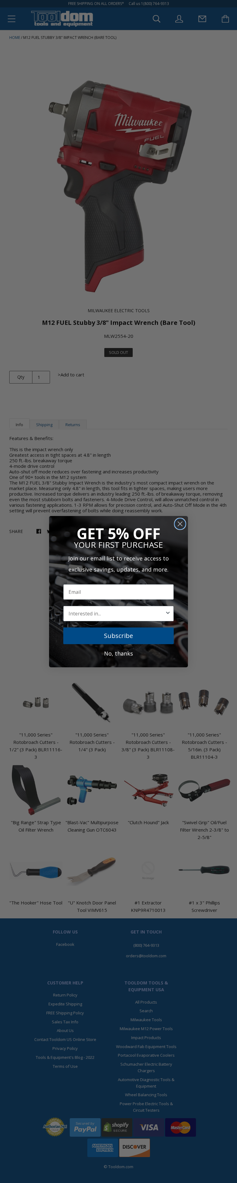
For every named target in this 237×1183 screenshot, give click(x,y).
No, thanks (118, 653)
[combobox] (117, 613)
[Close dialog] (180, 523)
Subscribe (118, 635)
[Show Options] (168, 613)
